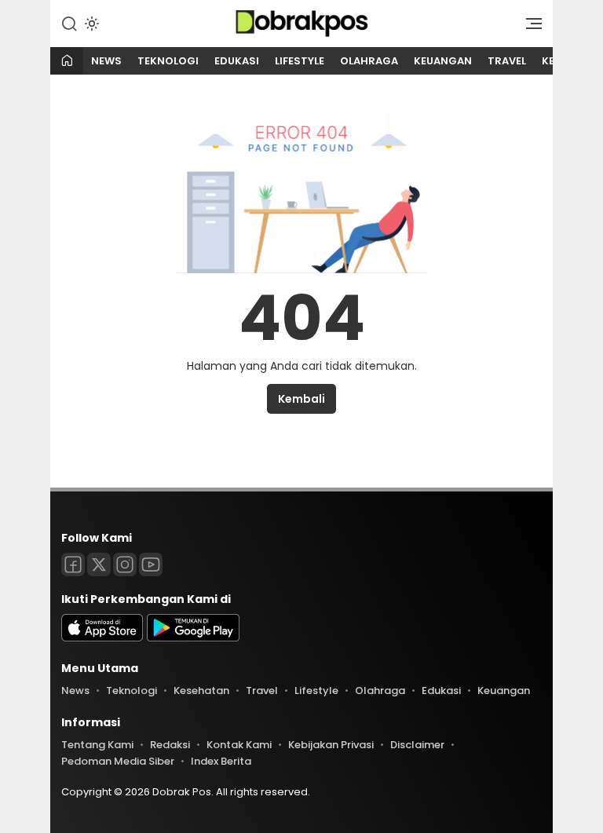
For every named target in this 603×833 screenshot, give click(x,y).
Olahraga (369, 60)
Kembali (301, 399)
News (106, 60)
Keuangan (443, 60)
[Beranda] (66, 61)
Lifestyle (299, 60)
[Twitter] (99, 564)
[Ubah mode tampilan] (90, 23)
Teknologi (168, 60)
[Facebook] (73, 564)
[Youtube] (151, 564)
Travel (507, 60)
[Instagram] (125, 564)
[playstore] (193, 637)
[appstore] (102, 637)
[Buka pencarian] (69, 23)
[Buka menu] (528, 27)
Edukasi (236, 60)
